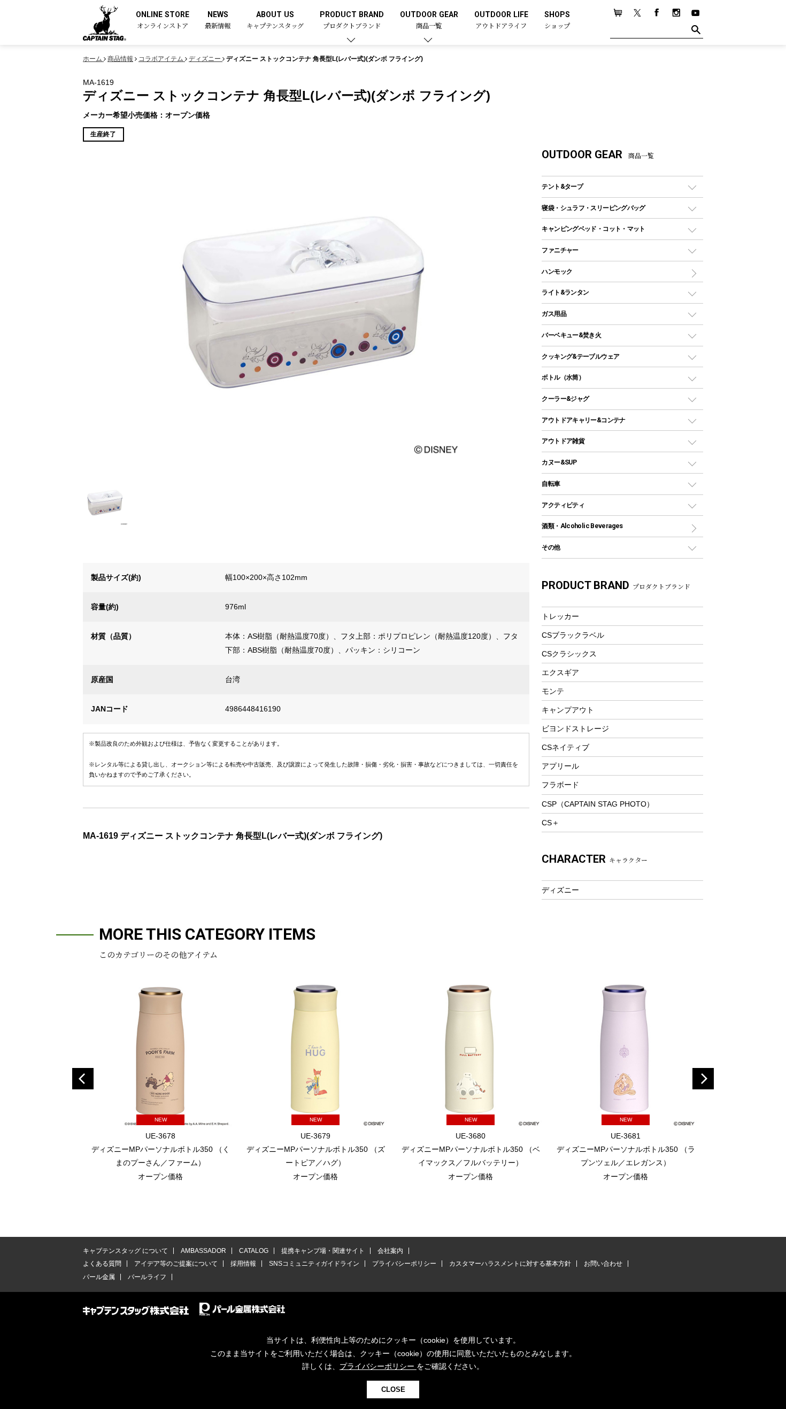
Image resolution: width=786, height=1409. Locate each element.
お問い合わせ (603, 1263)
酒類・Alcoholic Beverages (582, 526)
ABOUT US (275, 20)
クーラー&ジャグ (565, 398)
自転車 (551, 483)
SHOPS (557, 20)
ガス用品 (554, 313)
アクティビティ (563, 505)
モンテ (553, 691)
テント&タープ (562, 186)
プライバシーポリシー (404, 1263)
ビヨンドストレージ (575, 728)
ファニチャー (560, 250)
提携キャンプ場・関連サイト (323, 1251)
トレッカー (560, 616)
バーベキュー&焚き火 (571, 335)
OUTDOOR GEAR (429, 20)
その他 (551, 547)
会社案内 (390, 1251)
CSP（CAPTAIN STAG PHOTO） (598, 804)
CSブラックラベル (573, 635)
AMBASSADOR (203, 1251)
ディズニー (560, 890)
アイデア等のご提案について (176, 1263)
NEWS (217, 20)
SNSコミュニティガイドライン (314, 1263)
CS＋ (550, 822)
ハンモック (557, 271)
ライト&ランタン (565, 292)
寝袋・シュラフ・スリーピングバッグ (593, 208)
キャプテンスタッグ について (125, 1251)
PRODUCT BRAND (352, 20)
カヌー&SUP (559, 462)
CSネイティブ (565, 747)
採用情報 (243, 1263)
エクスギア (560, 672)
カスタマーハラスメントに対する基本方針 (510, 1263)
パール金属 (99, 1277)
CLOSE (393, 1389)
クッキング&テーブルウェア (580, 356)
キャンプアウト (568, 710)
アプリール (560, 766)
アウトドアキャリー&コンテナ (583, 420)
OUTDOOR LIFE (501, 20)
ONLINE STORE (162, 20)
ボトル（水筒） (563, 377)
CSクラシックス (569, 653)
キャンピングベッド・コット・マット (593, 228)
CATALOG (253, 1251)
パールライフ (147, 1277)
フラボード (560, 784)
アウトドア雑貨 (563, 441)
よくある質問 (102, 1263)
